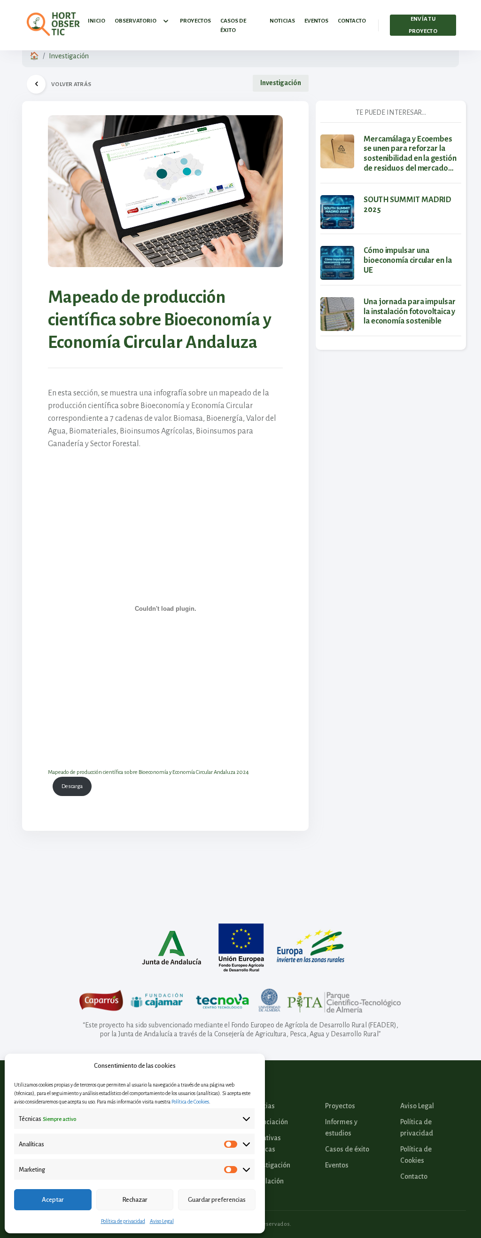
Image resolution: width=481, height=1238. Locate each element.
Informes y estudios (341, 1127)
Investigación (69, 56)
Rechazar (134, 1199)
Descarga (72, 786)
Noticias (282, 21)
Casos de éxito (233, 25)
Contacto (352, 21)
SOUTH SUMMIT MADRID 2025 (407, 205)
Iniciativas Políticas (265, 1143)
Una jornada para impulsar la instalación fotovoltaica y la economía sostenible (410, 312)
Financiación (269, 1122)
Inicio (96, 21)
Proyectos (195, 21)
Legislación (267, 1181)
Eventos (316, 21)
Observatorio (135, 21)
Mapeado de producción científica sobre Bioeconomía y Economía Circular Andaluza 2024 (148, 772)
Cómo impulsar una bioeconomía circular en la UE (408, 260)
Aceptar (53, 1199)
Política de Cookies (190, 1101)
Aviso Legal (162, 1221)
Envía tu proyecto (423, 25)
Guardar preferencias (217, 1199)
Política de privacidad (123, 1221)
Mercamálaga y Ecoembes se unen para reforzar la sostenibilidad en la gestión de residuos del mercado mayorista (410, 154)
